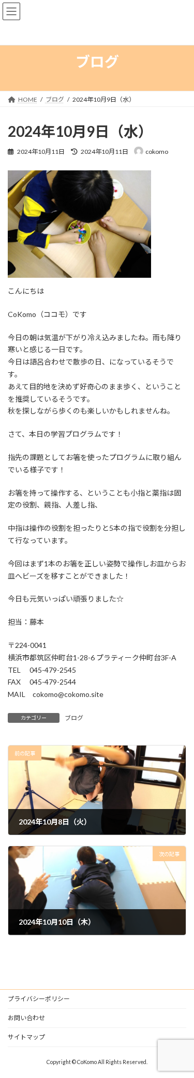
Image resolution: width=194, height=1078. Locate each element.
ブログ (74, 718)
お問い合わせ (26, 1018)
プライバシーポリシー (39, 999)
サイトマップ (26, 1037)
